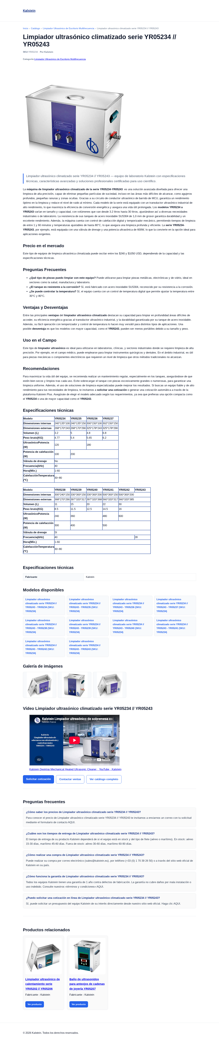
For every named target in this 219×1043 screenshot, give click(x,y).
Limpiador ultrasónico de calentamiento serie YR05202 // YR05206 (42, 984)
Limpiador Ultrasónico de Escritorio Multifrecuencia (60, 59)
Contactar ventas (70, 779)
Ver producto (35, 1004)
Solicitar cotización (38, 779)
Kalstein (29, 10)
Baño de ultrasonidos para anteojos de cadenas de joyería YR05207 (87, 984)
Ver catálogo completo (104, 779)
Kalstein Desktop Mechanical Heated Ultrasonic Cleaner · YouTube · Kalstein (75, 769)
